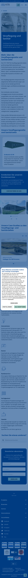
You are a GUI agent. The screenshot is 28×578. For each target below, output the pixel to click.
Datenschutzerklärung (18, 297)
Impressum (11, 299)
